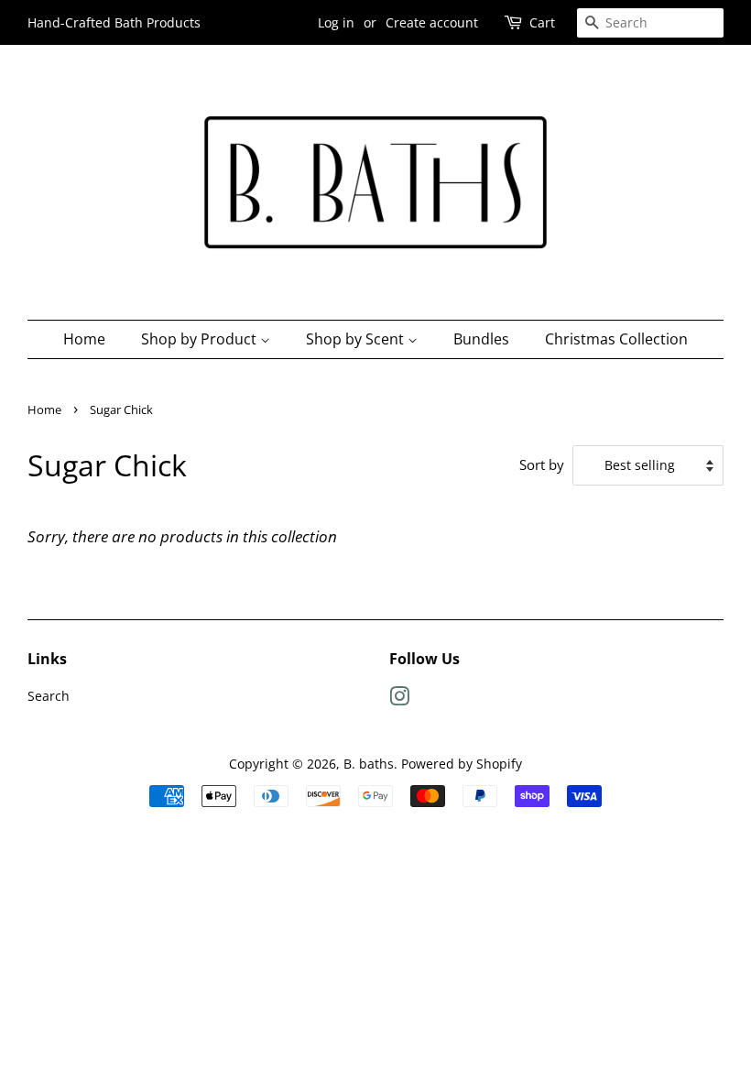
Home (84, 339)
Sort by (541, 464)
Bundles (481, 339)
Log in (336, 22)
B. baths (368, 763)
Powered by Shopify (461, 763)
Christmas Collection (616, 339)
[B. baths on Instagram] (399, 699)
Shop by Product (200, 339)
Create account (432, 22)
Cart (542, 22)
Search (48, 695)
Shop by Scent (357, 339)
